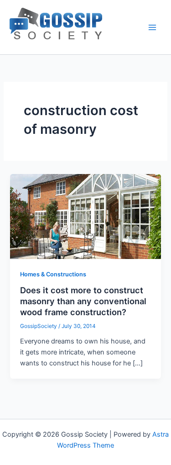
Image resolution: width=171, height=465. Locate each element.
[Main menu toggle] (152, 27)
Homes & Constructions (53, 274)
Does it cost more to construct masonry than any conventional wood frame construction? (83, 301)
